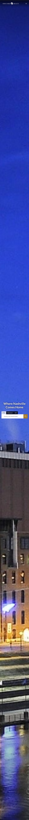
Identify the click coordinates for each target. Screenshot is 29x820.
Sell (16, 412)
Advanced (9, 412)
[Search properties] (25, 416)
